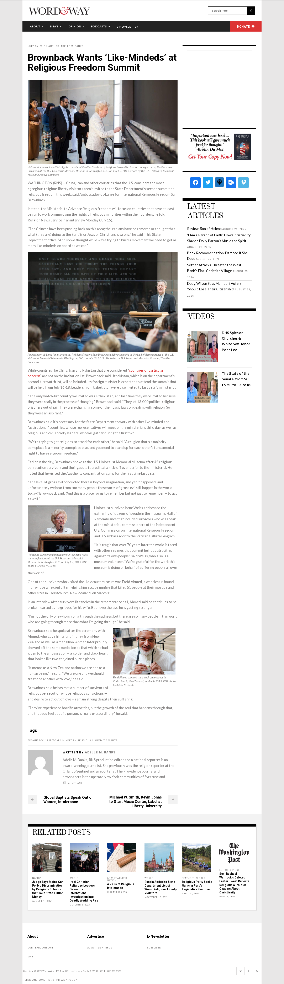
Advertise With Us (99, 947)
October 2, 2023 (80, 904)
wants (112, 740)
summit (99, 740)
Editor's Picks (229, 870)
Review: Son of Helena (204, 228)
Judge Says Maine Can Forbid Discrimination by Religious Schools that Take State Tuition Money (47, 889)
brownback (36, 740)
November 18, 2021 (156, 897)
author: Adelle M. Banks (65, 46)
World (74, 878)
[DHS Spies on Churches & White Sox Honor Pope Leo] (202, 361)
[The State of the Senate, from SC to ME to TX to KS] (202, 401)
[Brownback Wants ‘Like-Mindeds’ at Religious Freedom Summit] (40, 762)
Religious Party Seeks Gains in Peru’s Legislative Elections (197, 885)
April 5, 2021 (227, 896)
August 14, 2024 (42, 901)
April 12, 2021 (190, 893)
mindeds (68, 740)
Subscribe (154, 947)
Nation (37, 878)
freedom (53, 740)
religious (84, 740)
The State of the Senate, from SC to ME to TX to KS (236, 379)
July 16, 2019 (36, 46)
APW (110, 878)
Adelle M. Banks (100, 752)
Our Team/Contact (40, 947)
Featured (120, 878)
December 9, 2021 (118, 892)
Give (30, 956)
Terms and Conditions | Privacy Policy (50, 980)
